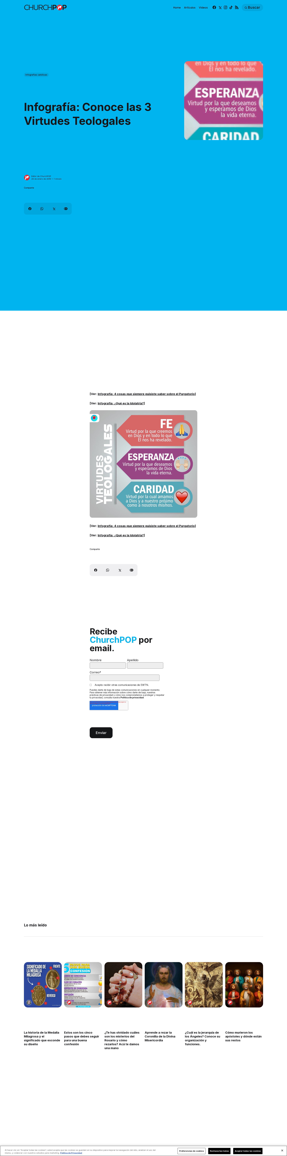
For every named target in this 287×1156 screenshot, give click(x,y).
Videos (203, 7)
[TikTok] (231, 8)
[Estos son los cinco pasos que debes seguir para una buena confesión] (83, 984)
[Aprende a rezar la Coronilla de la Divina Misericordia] (164, 984)
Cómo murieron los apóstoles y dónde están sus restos (243, 1036)
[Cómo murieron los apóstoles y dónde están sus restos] (244, 984)
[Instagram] (225, 8)
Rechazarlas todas (219, 1151)
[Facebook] (214, 8)
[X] (220, 8)
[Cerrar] (282, 1150)
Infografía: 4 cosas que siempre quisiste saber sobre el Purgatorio (146, 394)
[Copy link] (66, 209)
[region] (143, 1151)
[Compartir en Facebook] (30, 209)
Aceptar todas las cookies (248, 1151)
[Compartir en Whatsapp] (42, 209)
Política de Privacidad (71, 1153)
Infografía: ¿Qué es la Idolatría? (121, 403)
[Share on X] (54, 209)
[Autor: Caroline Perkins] (29, 1002)
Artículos (190, 7)
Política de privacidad (132, 697)
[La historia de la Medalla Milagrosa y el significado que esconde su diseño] (43, 984)
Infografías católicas (36, 74)
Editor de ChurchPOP (41, 176)
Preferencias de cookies (191, 1151)
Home (177, 7)
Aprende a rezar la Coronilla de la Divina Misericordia (160, 1036)
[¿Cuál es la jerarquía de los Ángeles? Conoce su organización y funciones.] (204, 984)
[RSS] (236, 8)
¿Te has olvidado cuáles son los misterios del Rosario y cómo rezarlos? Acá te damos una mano (121, 1040)
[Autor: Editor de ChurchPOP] (27, 178)
